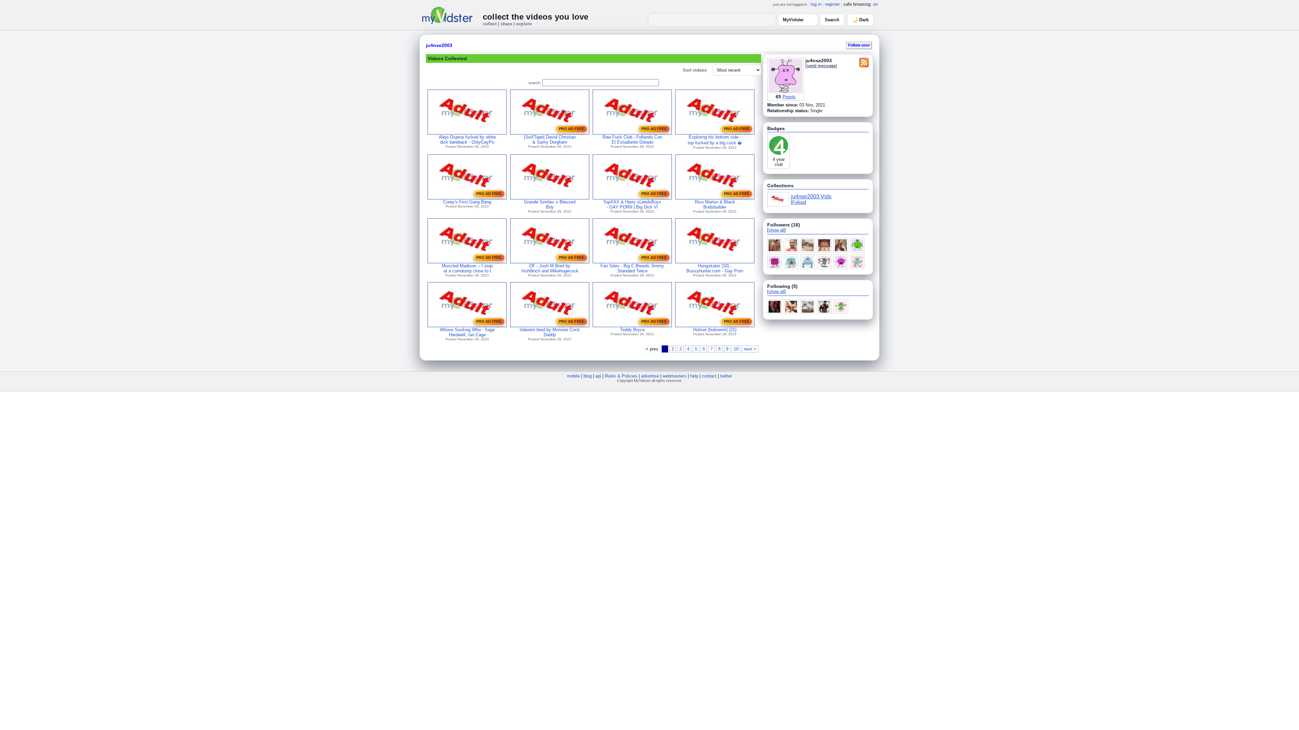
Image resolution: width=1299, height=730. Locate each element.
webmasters (674, 376)
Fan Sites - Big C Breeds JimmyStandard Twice (632, 268)
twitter (726, 376)
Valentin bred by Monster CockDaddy (550, 332)
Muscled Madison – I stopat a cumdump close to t (467, 268)
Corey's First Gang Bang (467, 201)
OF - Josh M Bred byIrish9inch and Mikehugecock (549, 268)
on (875, 4)
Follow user (859, 45)
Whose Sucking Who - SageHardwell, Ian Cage (467, 332)
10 (736, 348)
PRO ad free (571, 129)
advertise (650, 376)
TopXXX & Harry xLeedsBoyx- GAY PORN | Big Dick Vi (632, 204)
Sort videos (695, 70)
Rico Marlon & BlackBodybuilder (715, 204)
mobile (573, 376)
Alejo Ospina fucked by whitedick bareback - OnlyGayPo (467, 140)
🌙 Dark (860, 19)
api (598, 376)
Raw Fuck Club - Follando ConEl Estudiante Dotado (632, 140)
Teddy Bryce (632, 329)
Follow (798, 202)
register (832, 4)
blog (588, 376)
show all (776, 230)
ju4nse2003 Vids (811, 196)
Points (789, 96)
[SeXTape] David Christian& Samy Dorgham (550, 140)
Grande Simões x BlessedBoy (549, 204)
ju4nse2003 (439, 45)
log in (816, 4)
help (694, 376)
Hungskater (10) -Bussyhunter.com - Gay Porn (714, 268)
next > (750, 348)
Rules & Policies (621, 376)
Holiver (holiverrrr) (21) (714, 329)
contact (709, 376)
